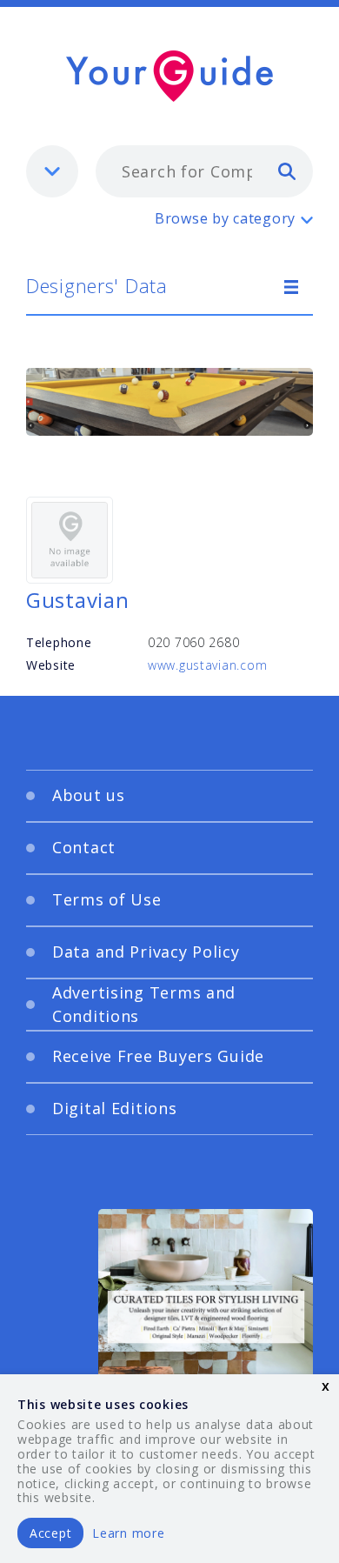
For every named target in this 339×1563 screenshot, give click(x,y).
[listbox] (52, 171)
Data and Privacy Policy (146, 951)
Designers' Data (97, 285)
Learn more (128, 1533)
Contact (84, 847)
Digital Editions (114, 1108)
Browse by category (225, 218)
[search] (286, 170)
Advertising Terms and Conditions (144, 1004)
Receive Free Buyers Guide (158, 1055)
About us (88, 795)
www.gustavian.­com (207, 665)
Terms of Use (107, 899)
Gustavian (77, 599)
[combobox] (204, 171)
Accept (50, 1533)
